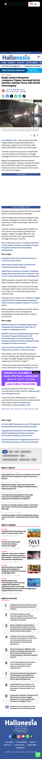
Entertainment (32, 63)
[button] (31, 135)
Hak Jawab (9, 742)
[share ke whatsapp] (16, 97)
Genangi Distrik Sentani (10, 456)
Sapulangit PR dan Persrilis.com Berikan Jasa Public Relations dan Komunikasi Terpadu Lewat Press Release (22, 687)
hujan (22, 456)
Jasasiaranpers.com (21, 405)
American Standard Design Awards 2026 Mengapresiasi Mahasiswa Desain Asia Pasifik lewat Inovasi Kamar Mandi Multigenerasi (23, 676)
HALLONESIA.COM (9, 140)
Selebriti (11, 63)
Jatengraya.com (12, 393)
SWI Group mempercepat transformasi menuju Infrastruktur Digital (18, 266)
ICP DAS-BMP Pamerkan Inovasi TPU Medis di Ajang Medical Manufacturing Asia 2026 (21, 425)
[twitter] (15, 737)
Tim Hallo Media (11, 90)
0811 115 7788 (33, 409)
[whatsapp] (27, 737)
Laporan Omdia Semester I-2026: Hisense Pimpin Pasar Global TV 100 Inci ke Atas (19, 348)
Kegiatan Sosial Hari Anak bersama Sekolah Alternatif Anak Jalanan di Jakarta (23, 607)
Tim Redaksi (20, 748)
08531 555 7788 (8, 409)
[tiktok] (32, 737)
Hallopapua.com (30, 367)
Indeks (32, 742)
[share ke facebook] (8, 97)
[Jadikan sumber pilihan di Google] (4, 97)
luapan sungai (24, 460)
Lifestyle (20, 63)
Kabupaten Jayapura (10, 460)
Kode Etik (7, 745)
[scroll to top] (39, 747)
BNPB (16, 452)
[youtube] (23, 737)
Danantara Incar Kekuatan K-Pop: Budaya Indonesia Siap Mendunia (22, 707)
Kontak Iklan (19, 745)
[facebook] (10, 737)
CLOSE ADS (35, 1)
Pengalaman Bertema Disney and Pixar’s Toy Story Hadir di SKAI (19, 259)
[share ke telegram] (20, 97)
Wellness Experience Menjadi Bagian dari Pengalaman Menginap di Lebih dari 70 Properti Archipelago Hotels (19, 327)
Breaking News (26, 452)
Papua (34, 460)
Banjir (11, 452)
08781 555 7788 (21, 409)
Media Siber (32, 745)
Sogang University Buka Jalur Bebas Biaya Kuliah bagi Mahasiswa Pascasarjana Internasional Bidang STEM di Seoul (20, 433)
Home (4, 63)
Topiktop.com (33, 391)
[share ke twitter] (12, 97)
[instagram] (19, 737)
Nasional (8, 75)
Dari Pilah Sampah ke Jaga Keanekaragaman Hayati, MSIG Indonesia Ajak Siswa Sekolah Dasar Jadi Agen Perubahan (23, 617)
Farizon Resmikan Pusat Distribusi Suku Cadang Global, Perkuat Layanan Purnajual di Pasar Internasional (22, 665)
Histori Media (22, 742)
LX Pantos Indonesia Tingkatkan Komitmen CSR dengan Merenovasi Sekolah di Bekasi (20, 440)
